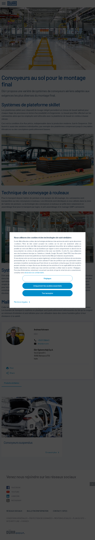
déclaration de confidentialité (34, 273)
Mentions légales (21, 302)
